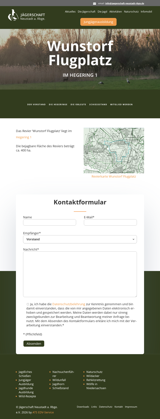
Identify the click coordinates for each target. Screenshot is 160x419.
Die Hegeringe (58, 104)
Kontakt (119, 407)
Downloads (83, 407)
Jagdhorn (58, 384)
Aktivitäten (115, 11)
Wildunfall (59, 380)
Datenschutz (105, 407)
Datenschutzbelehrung (68, 304)
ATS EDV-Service (43, 412)
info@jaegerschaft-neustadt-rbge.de (124, 3)
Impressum (131, 407)
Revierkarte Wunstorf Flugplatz (114, 176)
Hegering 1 (24, 137)
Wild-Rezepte (27, 396)
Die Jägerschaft (86, 11)
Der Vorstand (36, 104)
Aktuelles (70, 11)
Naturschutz (131, 11)
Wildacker (92, 376)
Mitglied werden (121, 104)
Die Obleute (78, 104)
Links (94, 407)
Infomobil (146, 11)
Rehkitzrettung (95, 380)
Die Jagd (102, 11)
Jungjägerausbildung (98, 22)
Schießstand (98, 104)
